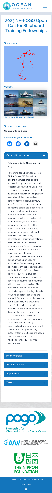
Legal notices (26, 484)
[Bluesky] (26, 489)
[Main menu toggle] (45, 6)
